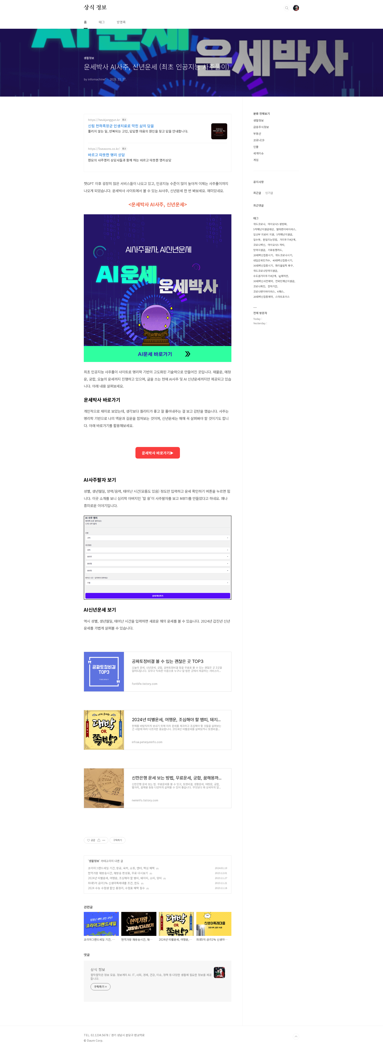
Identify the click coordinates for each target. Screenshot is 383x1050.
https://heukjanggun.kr (104, 120)
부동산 (257, 133)
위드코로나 (259, 224)
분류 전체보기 (261, 114)
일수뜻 (257, 239)
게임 (256, 160)
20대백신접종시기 (263, 255)
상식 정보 (95, 8)
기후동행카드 (275, 250)
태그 (102, 22)
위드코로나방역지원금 (265, 271)
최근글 (257, 193)
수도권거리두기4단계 (264, 276)
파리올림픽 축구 (284, 265)
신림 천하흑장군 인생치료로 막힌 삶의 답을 (121, 125)
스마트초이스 (282, 297)
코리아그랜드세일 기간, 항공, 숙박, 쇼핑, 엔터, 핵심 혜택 (121, 868)
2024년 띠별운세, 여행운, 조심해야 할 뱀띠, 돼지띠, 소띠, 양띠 (125, 878)
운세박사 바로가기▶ (158, 452)
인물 (256, 147)
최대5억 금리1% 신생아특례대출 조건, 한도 (113, 883)
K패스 (280, 291)
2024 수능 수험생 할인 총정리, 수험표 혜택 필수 (116, 888)
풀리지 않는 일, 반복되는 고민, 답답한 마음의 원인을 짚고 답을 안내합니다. (138, 131)
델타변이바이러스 (285, 229)
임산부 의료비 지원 (263, 234)
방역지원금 (259, 250)
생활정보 (94, 861)
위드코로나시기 (283, 255)
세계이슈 (258, 153)
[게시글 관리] (103, 840)
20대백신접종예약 (263, 297)
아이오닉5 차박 (276, 245)
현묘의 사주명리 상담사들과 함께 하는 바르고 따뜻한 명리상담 (129, 160)
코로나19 (258, 140)
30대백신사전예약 (263, 281)
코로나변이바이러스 (264, 291)
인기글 (269, 193)
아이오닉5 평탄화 (277, 224)
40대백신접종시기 (282, 260)
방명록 (121, 22)
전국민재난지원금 (284, 281)
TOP (296, 1036)
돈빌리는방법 (270, 239)
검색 (287, 8)
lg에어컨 (283, 276)
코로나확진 (259, 286)
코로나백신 (259, 245)
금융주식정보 (261, 127)
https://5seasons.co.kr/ (104, 148)
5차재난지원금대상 (263, 229)
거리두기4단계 (287, 239)
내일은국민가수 (261, 260)
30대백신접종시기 (263, 265)
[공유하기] (98, 840)
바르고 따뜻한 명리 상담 (106, 154)
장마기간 (272, 286)
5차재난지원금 (284, 234)
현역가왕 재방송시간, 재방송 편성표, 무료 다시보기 (118, 873)
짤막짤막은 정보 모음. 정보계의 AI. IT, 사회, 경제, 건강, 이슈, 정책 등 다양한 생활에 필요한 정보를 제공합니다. (151, 977)
